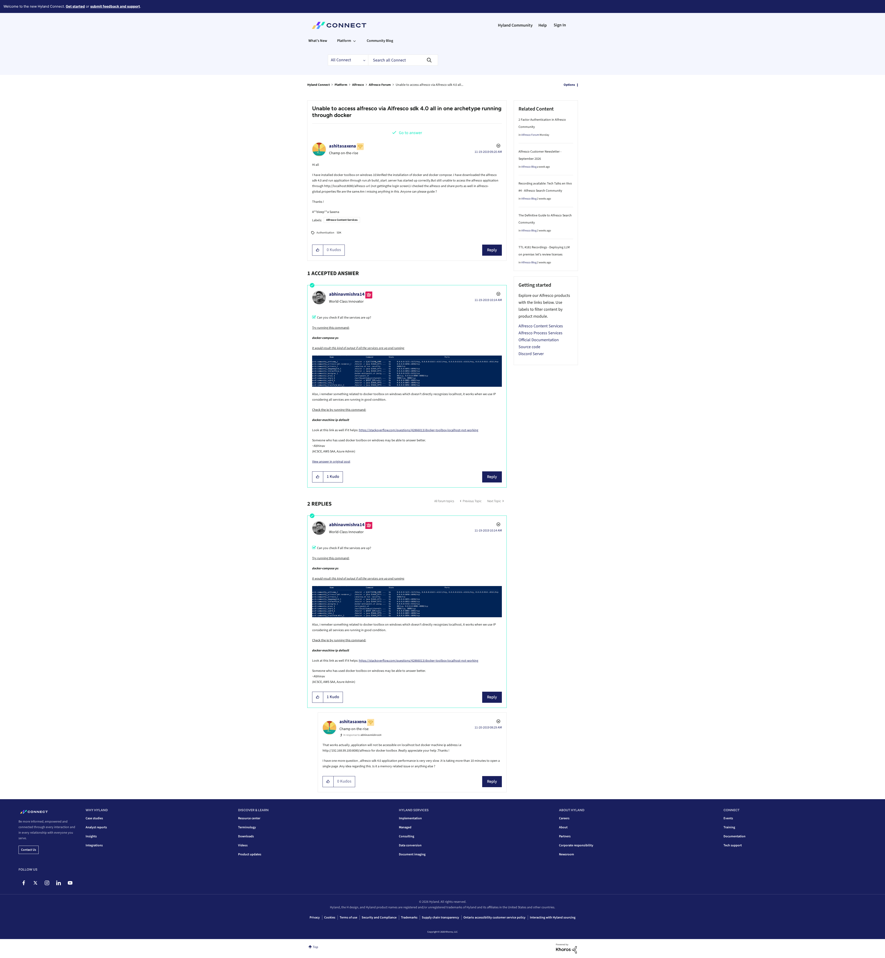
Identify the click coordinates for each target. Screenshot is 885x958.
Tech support (733, 845)
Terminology (247, 827)
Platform (341, 85)
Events (728, 818)
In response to (362, 735)
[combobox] (403, 60)
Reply (492, 250)
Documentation (734, 836)
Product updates (249, 854)
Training (729, 827)
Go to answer (410, 133)
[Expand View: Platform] (354, 40)
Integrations (94, 845)
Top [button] (315, 947)
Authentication (325, 233)
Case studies (94, 818)
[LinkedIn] (58, 882)
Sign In (560, 25)
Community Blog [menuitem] (380, 40)
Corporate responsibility (576, 845)
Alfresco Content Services (341, 220)
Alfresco (358, 85)
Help (542, 25)
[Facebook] (24, 882)
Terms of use (348, 917)
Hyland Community (515, 25)
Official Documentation (539, 340)
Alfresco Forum (380, 85)
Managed (405, 827)
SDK (339, 233)
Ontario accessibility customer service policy (494, 917)
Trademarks (409, 917)
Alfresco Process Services (540, 333)
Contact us (28, 849)
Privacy (315, 917)
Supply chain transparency (440, 917)
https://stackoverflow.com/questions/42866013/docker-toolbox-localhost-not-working (418, 430)
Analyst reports (96, 827)
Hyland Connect (318, 85)
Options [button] (569, 85)
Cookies (329, 917)
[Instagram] (47, 882)
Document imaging (412, 854)
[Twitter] (35, 882)
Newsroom (566, 854)
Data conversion (410, 845)
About (563, 827)
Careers (564, 818)
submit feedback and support (115, 6)
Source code (529, 347)
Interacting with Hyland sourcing (552, 917)
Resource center (249, 818)
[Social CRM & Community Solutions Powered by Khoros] (566, 948)
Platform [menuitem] (344, 40)
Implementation (410, 818)
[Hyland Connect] (339, 25)
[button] (317, 250)
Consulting (406, 836)
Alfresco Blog (529, 167)
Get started (75, 6)
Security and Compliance (379, 917)
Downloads (246, 836)
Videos (243, 845)
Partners (565, 836)
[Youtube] (70, 882)
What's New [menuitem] (317, 40)
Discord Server (531, 354)
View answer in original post (331, 461)
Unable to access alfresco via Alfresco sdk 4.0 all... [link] (429, 85)
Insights (91, 836)
